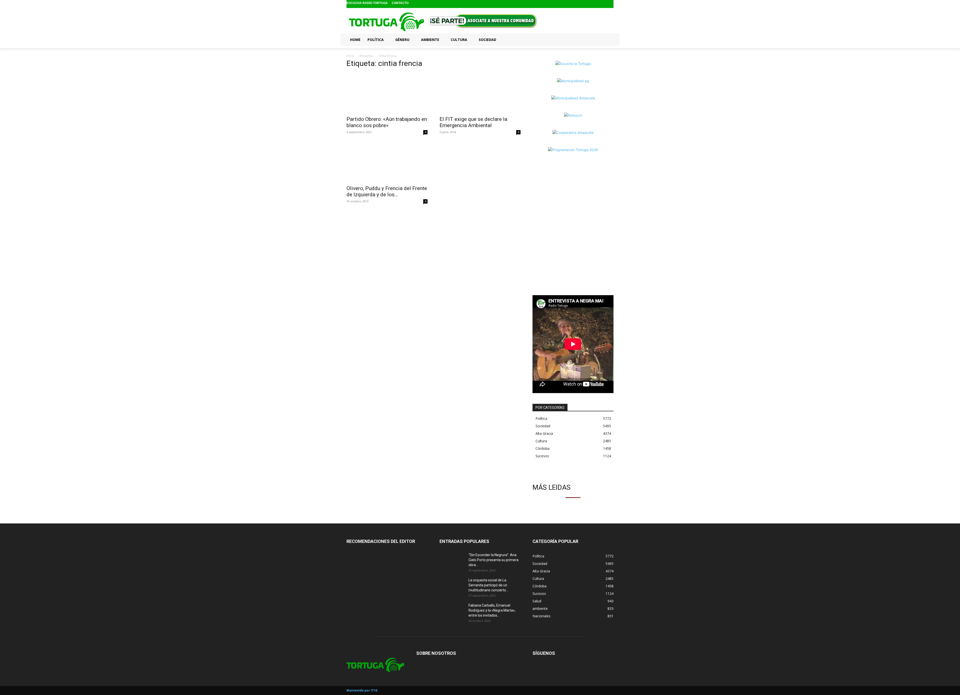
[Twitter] (610, 4)
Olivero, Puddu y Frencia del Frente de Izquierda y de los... (386, 191)
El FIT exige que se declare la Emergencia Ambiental (473, 122)
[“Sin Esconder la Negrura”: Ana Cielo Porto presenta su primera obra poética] (452, 561)
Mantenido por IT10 (361, 690)
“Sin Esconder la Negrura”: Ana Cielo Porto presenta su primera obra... (493, 560)
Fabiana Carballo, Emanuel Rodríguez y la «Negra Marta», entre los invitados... (492, 610)
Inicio (350, 56)
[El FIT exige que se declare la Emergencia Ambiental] (480, 93)
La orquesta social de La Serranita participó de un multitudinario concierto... (488, 585)
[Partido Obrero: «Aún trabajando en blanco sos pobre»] (387, 93)
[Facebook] (594, 4)
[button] (608, 39)
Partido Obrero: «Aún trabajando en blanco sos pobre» (386, 122)
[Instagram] (602, 4)
